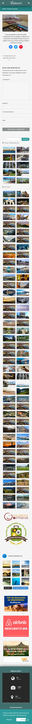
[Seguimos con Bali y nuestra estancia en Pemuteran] (16, 581)
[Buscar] (29, 3)
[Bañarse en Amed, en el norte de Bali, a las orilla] (25, 581)
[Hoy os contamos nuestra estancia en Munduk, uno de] (25, 573)
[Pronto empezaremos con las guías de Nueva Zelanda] (25, 564)
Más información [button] (21, 715)
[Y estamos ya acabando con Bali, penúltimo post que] (16, 573)
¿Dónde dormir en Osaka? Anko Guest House (9, 57)
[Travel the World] (16, 2)
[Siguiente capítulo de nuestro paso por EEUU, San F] (6, 564)
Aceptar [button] (23, 719)
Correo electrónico (8, 112)
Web (3, 120)
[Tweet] (16, 47)
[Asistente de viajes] (28, 720)
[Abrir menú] (3, 3)
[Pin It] (21, 47)
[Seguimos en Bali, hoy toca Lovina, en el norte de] (6, 581)
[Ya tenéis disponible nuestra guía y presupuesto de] (16, 564)
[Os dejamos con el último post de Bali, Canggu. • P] (6, 573)
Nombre (5, 103)
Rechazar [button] (9, 719)
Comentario (6, 79)
